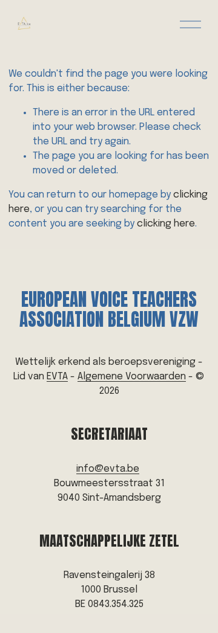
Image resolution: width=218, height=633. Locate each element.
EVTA (57, 376)
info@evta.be (107, 469)
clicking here (166, 224)
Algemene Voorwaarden (132, 376)
